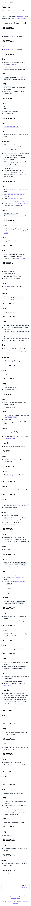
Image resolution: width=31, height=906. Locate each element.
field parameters (20, 581)
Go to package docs (15, 898)
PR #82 (6, 233)
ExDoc (9, 901)
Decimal (12, 67)
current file (22, 896)
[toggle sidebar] (2, 2)
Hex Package (8, 896)
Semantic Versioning (20, 18)
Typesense (15, 475)
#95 (5, 64)
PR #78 (23, 258)
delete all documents (15, 577)
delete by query (13, 575)
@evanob (13, 64)
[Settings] (28, 2)
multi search (12, 549)
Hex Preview (16, 896)
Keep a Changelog (20, 16)
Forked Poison (8, 49)
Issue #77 (17, 258)
